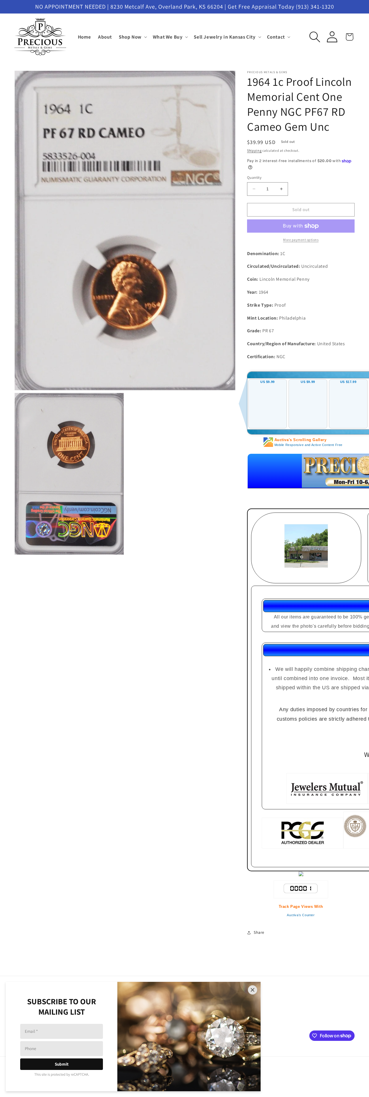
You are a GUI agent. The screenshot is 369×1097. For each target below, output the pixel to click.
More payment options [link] (301, 240)
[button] (132, 36)
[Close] (252, 989)
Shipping (254, 150)
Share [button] (259, 932)
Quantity (254, 177)
